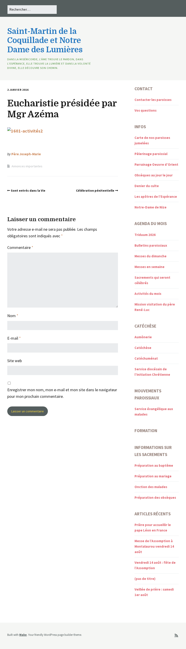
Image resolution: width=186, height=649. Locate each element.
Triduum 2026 (145, 235)
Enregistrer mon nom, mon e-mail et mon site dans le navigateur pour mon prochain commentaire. (62, 393)
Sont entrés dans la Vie (28, 190)
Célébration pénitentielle (95, 190)
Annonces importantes (27, 166)
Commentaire (20, 247)
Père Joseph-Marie (26, 154)
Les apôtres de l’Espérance (156, 196)
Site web (14, 360)
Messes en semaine (149, 267)
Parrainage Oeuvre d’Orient (156, 164)
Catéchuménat (146, 358)
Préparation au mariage (153, 476)
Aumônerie (143, 337)
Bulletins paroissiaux (151, 245)
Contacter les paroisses (153, 100)
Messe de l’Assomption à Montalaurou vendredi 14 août (154, 546)
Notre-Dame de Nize (150, 207)
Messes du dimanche (150, 256)
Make (23, 635)
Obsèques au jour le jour (154, 175)
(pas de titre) (145, 578)
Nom (12, 315)
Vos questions (146, 110)
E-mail (14, 338)
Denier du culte (147, 186)
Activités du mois (148, 293)
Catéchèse (143, 348)
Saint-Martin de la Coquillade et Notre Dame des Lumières (45, 40)
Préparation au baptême (154, 465)
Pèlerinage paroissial (151, 154)
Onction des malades (151, 487)
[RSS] (176, 636)
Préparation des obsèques (155, 497)
